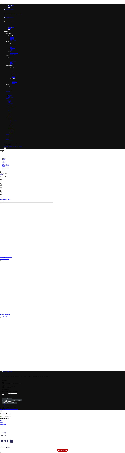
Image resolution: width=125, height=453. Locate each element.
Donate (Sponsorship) (3, 426)
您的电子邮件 (5, 393)
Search (1, 171)
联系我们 (9, 6)
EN (10, 5)
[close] (5, 31)
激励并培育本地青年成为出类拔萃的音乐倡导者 (11, 399)
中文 (13, 5)
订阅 (3, 394)
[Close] (1, 410)
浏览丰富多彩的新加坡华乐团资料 (9, 402)
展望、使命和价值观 (3, 424)
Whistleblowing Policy (12, 146)
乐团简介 (1, 422)
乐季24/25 (1, 420)
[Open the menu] (5, 148)
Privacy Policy (6, 146)
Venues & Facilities (19, 146)
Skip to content (2, 2)
